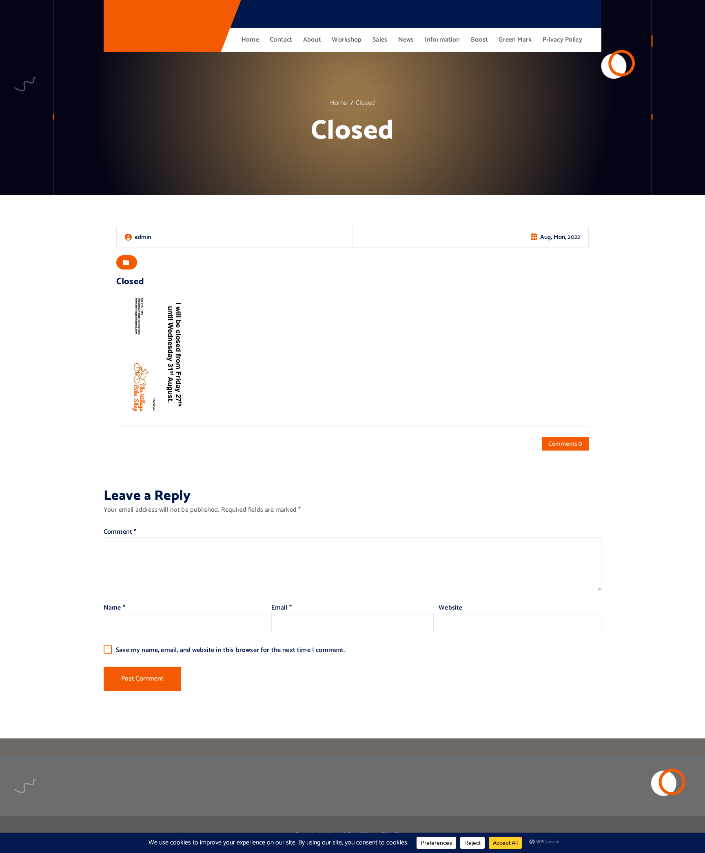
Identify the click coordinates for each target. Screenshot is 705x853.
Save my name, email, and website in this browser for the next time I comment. (230, 650)
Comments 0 (565, 444)
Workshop (346, 39)
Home (250, 39)
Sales (379, 39)
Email (281, 607)
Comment (120, 531)
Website (450, 607)
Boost (479, 39)
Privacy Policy (562, 39)
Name (114, 607)
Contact (281, 39)
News (406, 39)
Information (442, 39)
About (312, 39)
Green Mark (515, 39)
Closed (365, 102)
